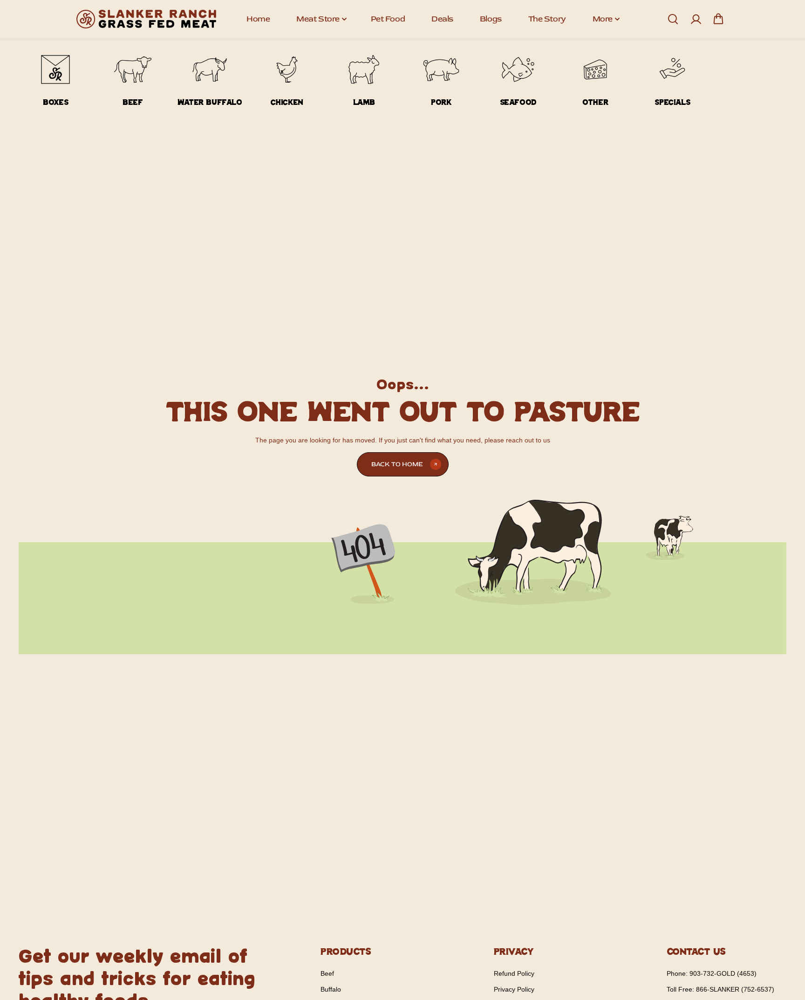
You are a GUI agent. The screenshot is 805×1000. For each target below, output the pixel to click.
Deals (442, 19)
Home (258, 19)
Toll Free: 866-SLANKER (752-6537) (720, 989)
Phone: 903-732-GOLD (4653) (712, 973)
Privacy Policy (514, 989)
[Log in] (695, 19)
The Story (547, 19)
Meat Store (318, 19)
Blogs (491, 19)
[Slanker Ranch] (146, 19)
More (603, 19)
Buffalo (331, 989)
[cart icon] (718, 19)
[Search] (672, 19)
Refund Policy (514, 973)
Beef (327, 973)
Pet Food (388, 19)
